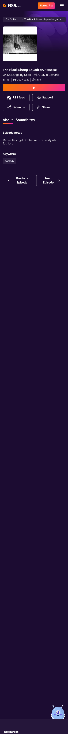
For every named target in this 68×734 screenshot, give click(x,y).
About (8, 120)
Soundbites (25, 120)
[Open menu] (61, 5)
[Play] (34, 87)
